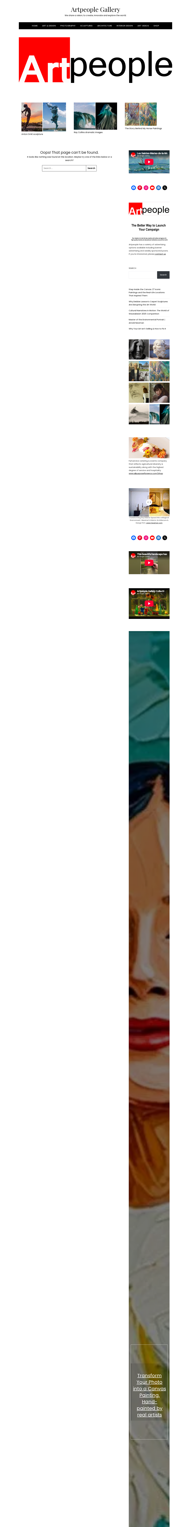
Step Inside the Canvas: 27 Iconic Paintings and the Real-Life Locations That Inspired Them (147, 292)
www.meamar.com (154, 523)
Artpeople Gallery (95, 9)
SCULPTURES (86, 25)
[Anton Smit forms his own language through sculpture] (159, 349)
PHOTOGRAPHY (68, 25)
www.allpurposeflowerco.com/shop (146, 473)
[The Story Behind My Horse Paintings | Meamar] (159, 371)
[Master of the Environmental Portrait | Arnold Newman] (139, 349)
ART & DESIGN (49, 25)
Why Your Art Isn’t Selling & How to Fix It (147, 328)
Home (35, 25)
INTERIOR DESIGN (125, 25)
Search (132, 268)
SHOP (156, 25)
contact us (160, 254)
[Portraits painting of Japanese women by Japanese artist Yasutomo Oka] (159, 393)
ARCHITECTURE (104, 25)
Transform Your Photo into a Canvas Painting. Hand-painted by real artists (149, 1395)
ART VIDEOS (143, 25)
